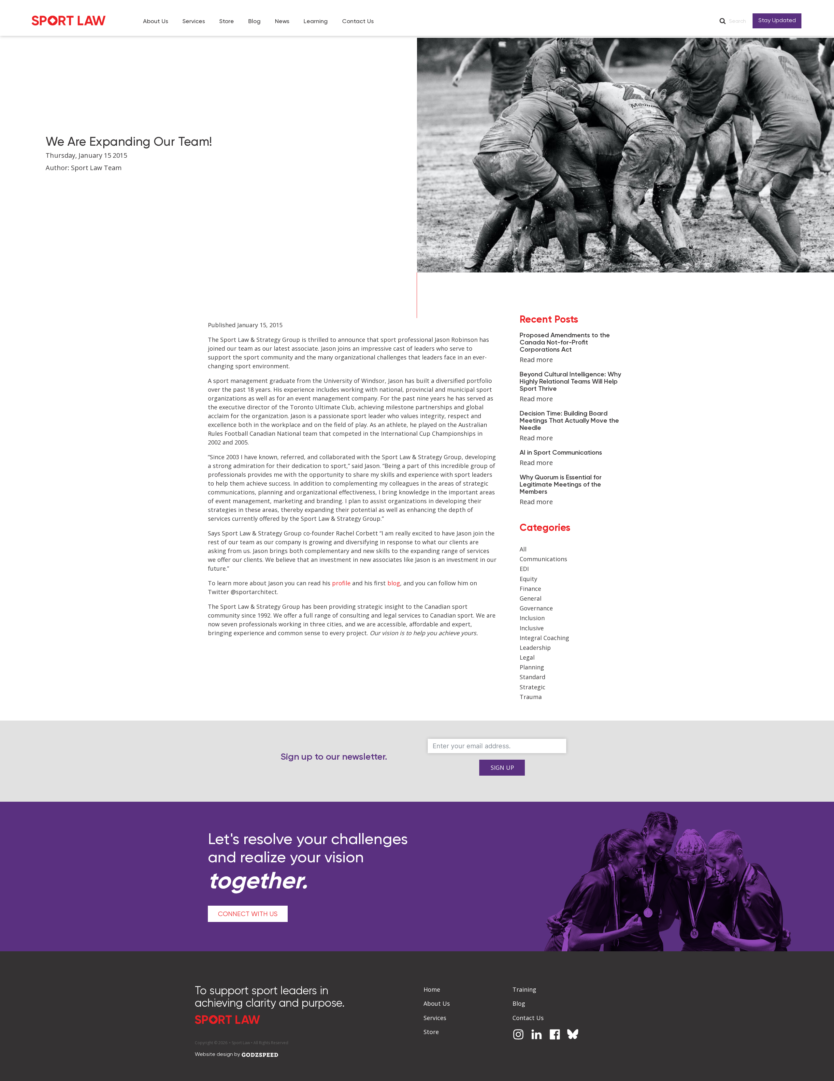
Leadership (535, 647)
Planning (532, 667)
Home (432, 989)
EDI (524, 569)
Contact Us (358, 21)
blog (393, 583)
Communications (543, 559)
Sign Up (502, 767)
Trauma (531, 697)
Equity (528, 579)
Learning (316, 21)
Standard (532, 677)
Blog (254, 21)
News (282, 21)
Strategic (532, 687)
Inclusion (532, 618)
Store (226, 21)
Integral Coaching (544, 638)
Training (524, 989)
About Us (155, 21)
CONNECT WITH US (248, 914)
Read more (536, 359)
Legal (527, 657)
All (523, 549)
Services (193, 21)
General (530, 598)
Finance (530, 588)
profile (342, 583)
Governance (536, 608)
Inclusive (532, 628)
